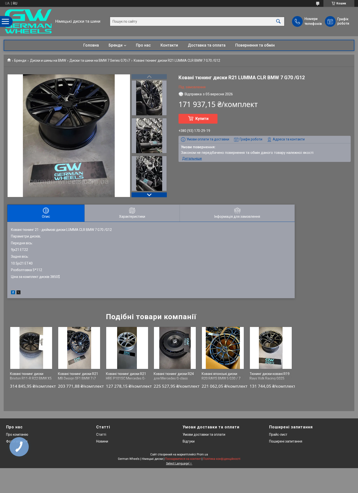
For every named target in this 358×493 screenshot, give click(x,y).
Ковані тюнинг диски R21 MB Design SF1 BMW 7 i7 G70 (78, 378)
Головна (91, 45)
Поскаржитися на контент (183, 459)
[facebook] (13, 293)
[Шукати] (278, 21)
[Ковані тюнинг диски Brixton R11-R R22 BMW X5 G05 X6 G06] (31, 348)
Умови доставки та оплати (204, 434)
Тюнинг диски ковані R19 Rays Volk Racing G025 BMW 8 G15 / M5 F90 (270, 378)
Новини (102, 441)
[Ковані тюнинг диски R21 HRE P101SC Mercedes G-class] (127, 348)
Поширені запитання (285, 441)
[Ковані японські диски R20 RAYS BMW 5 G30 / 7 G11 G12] (223, 348)
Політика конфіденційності (221, 459)
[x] (18, 293)
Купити (201, 118)
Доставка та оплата (207, 45)
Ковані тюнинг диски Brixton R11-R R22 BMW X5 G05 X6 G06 (31, 378)
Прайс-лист (278, 434)
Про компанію (17, 434)
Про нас (143, 45)
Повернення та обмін (255, 45)
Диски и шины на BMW (48, 60)
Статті (101, 434)
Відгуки (189, 441)
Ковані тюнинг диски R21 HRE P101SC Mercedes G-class (126, 378)
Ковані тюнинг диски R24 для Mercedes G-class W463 (174, 378)
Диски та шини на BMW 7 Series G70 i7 (99, 60)
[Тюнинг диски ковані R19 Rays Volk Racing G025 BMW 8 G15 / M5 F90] (271, 348)
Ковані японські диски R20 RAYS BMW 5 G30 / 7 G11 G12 (221, 378)
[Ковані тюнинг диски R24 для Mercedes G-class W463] (175, 348)
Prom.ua (202, 454)
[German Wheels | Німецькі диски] (28, 21)
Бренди (115, 45)
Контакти (169, 45)
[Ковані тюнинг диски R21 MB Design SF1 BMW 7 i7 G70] (79, 348)
